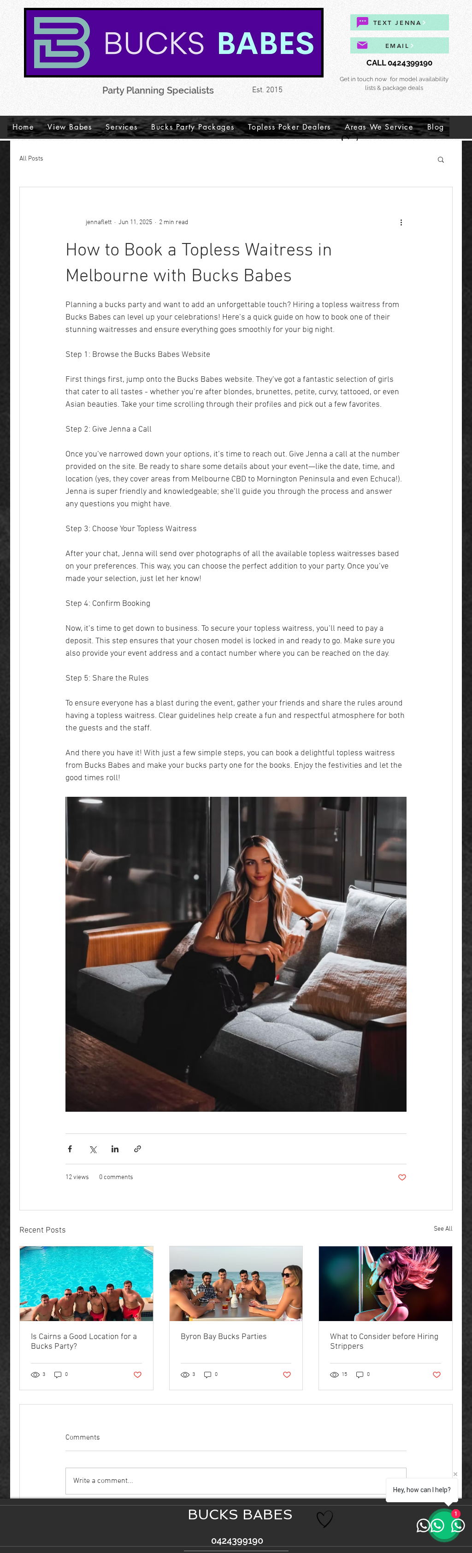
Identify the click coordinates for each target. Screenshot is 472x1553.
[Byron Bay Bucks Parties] (236, 1283)
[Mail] (362, 45)
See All (443, 1229)
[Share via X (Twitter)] (92, 1148)
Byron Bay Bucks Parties (224, 1337)
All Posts (31, 159)
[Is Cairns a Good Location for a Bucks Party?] (86, 1283)
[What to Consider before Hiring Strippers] (385, 1283)
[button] (441, 159)
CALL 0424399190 (399, 62)
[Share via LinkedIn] (115, 1148)
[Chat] (362, 22)
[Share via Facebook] (69, 1148)
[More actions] (401, 222)
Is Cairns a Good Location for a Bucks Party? (84, 1341)
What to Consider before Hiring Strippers (384, 1341)
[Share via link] (137, 1148)
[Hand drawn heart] (325, 1519)
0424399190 (236, 1540)
